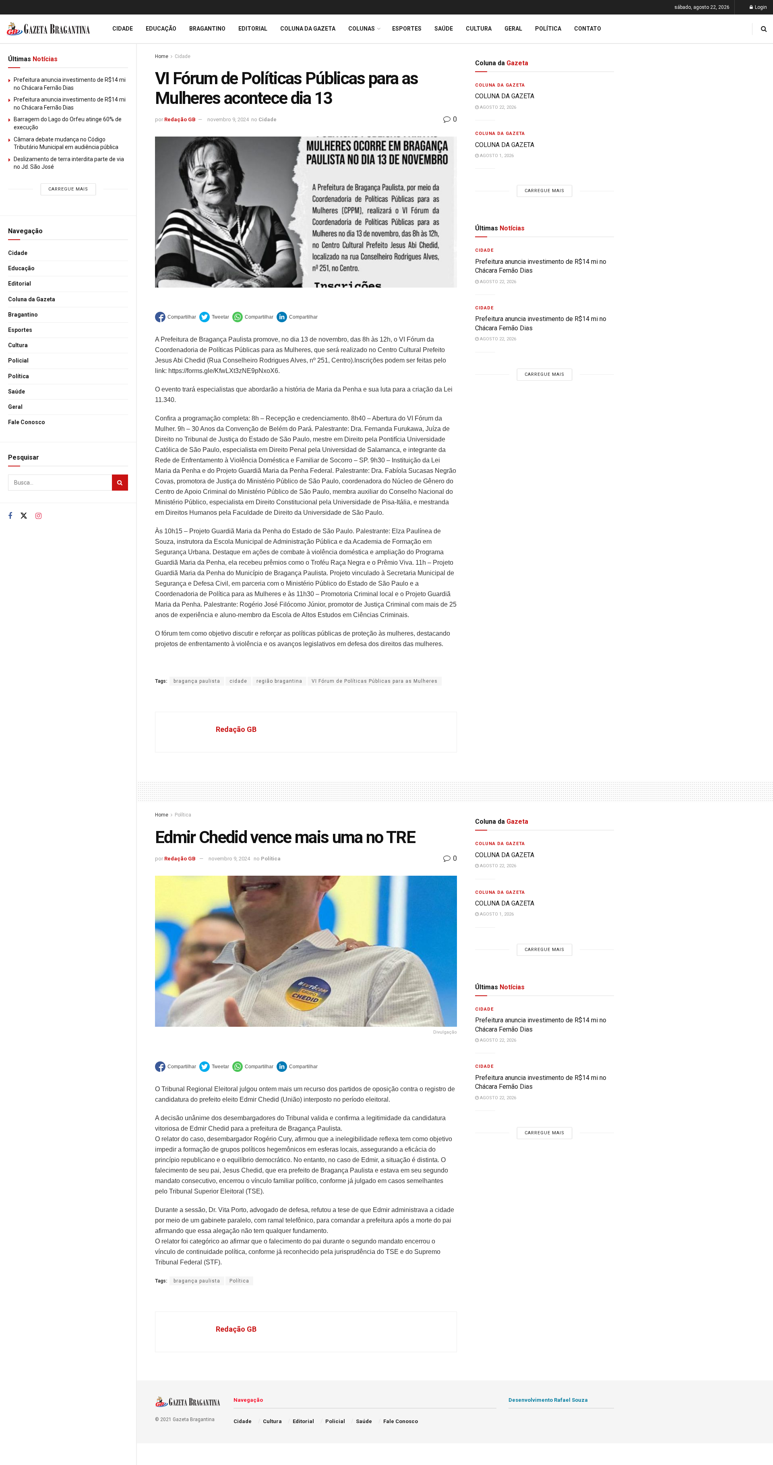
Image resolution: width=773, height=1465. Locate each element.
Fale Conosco (26, 422)
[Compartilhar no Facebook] (175, 317)
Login (760, 7)
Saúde (16, 391)
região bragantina (279, 681)
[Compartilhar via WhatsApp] (252, 317)
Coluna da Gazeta (31, 299)
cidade (238, 681)
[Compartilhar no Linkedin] (297, 317)
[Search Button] (120, 483)
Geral (15, 407)
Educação (21, 268)
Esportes (20, 330)
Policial (18, 360)
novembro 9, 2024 (228, 119)
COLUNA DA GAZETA (504, 96)
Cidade (17, 253)
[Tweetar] (214, 317)
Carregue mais (68, 189)
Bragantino (23, 314)
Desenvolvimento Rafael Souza (548, 1400)
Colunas (361, 28)
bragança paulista (197, 681)
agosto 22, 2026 (497, 107)
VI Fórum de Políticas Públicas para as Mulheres (375, 681)
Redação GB (180, 119)
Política (18, 376)
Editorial (19, 283)
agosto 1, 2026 (496, 155)
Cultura (18, 345)
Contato (587, 28)
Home (161, 56)
